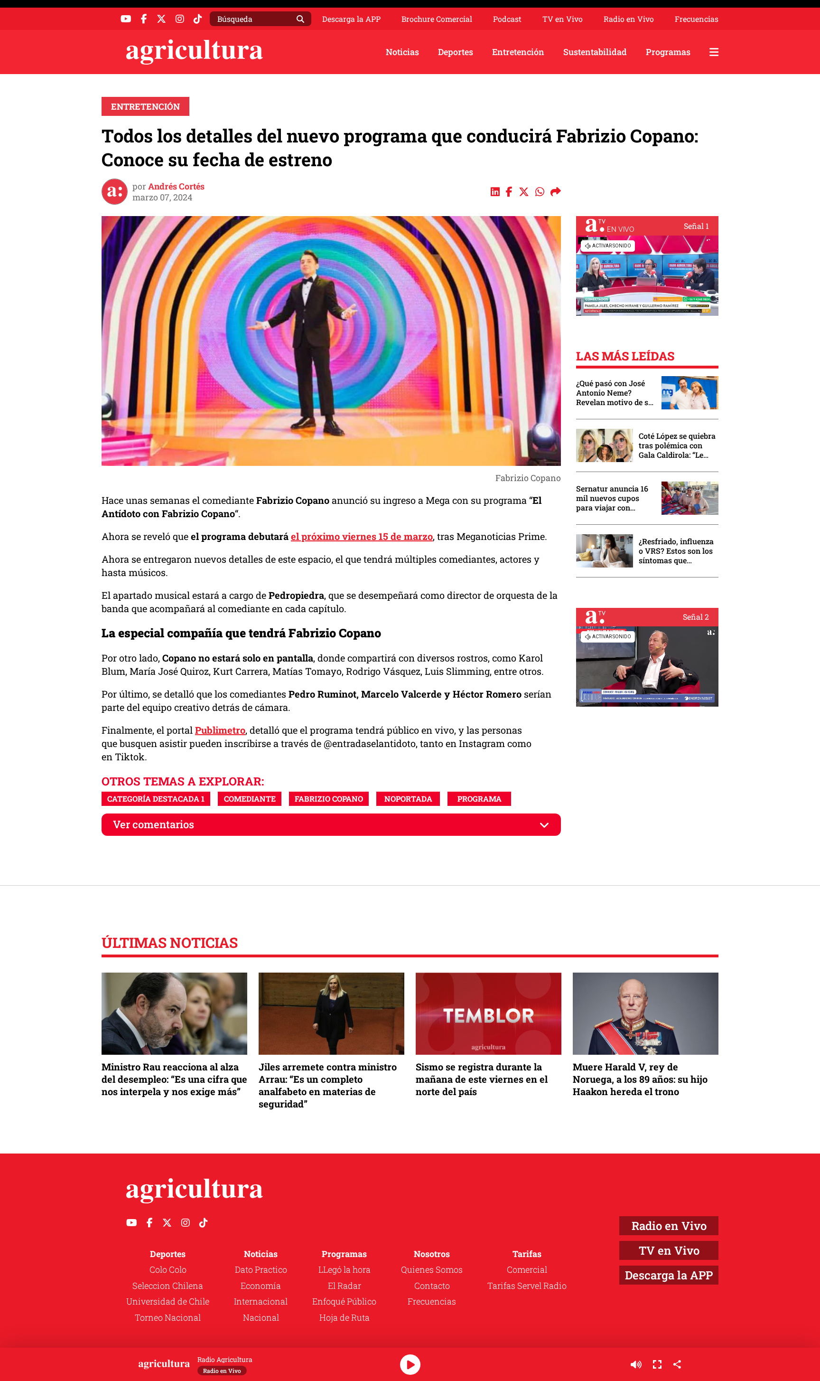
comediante (250, 799)
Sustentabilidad (595, 51)
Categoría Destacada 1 (156, 799)
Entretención (518, 51)
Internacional (261, 1301)
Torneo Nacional (168, 1317)
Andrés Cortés (176, 186)
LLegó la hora (344, 1269)
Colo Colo (167, 1269)
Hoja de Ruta (344, 1317)
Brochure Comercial (436, 19)
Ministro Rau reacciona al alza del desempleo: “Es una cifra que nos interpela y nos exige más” (174, 1078)
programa (479, 799)
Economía (261, 1285)
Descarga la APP (351, 19)
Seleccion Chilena (167, 1285)
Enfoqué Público (344, 1301)
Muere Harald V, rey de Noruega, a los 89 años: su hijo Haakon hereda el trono (640, 1078)
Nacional (261, 1317)
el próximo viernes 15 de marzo (362, 536)
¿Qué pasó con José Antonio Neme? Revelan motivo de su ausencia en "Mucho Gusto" (614, 392)
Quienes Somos (432, 1269)
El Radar (344, 1285)
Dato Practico (261, 1269)
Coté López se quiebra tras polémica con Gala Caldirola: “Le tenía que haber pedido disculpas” (677, 445)
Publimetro (220, 730)
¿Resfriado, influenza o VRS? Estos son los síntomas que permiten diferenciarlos (676, 551)
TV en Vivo (562, 19)
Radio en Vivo (629, 19)
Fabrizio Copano (329, 799)
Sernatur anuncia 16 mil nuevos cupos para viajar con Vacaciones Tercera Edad (612, 498)
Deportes (455, 51)
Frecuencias (696, 19)
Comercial (527, 1269)
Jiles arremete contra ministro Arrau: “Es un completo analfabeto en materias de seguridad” (328, 1085)
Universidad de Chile (167, 1301)
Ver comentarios (153, 824)
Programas (668, 51)
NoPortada (408, 799)
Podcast (507, 19)
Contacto (432, 1285)
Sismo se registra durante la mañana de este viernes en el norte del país (482, 1078)
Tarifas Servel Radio (527, 1285)
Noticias (402, 51)
